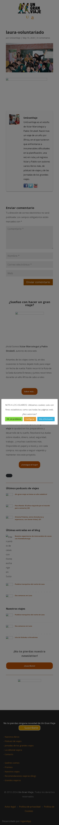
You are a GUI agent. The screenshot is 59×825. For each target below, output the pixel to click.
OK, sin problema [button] (14, 419)
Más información (46, 419)
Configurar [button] (30, 419)
